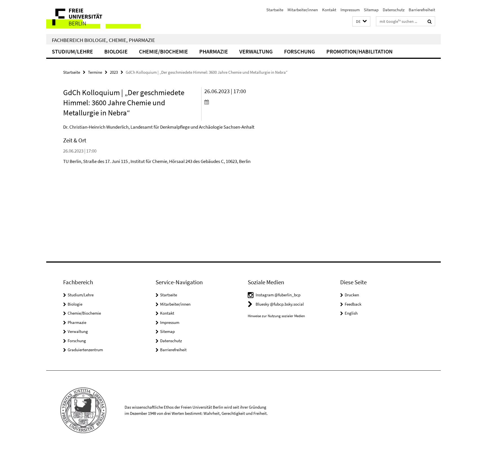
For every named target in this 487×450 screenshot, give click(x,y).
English (351, 313)
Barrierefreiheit (422, 9)
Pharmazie (213, 51)
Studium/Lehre (72, 51)
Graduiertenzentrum (85, 349)
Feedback (353, 304)
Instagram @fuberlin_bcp (278, 294)
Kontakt (329, 9)
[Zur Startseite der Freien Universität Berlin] (93, 17)
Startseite (274, 9)
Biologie (116, 51)
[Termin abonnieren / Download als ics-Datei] (237, 102)
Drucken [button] (352, 294)
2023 (114, 72)
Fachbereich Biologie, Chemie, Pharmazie (103, 40)
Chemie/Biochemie (163, 51)
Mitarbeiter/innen (302, 9)
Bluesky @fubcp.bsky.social (280, 304)
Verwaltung (256, 51)
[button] (361, 21)
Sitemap (371, 9)
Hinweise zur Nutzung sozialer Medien (276, 316)
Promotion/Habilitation (359, 51)
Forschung (299, 51)
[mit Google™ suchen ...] (429, 21)
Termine (95, 72)
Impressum (350, 9)
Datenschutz (393, 9)
